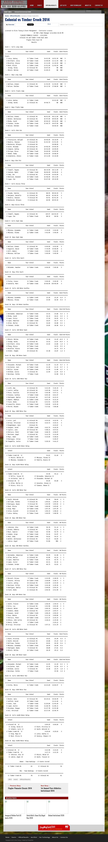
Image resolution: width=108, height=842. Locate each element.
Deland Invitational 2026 (23, 12)
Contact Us (99, 5)
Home (32, 5)
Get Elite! (63, 5)
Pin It (49, 24)
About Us (88, 5)
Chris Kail (11, 24)
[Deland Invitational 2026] (58, 813)
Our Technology (75, 5)
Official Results (51, 5)
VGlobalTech (30, 840)
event (16, 779)
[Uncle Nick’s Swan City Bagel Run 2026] (37, 813)
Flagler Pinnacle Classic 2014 (20, 788)
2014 (9, 779)
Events (39, 5)
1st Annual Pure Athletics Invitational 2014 (51, 789)
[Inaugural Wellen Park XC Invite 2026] (15, 813)
